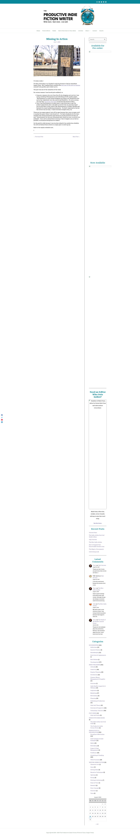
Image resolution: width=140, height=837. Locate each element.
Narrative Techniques (96, 772)
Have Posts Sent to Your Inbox (67, 30)
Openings (93, 775)
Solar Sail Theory (95, 705)
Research (93, 785)
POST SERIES (93, 713)
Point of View (94, 783)
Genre (92, 767)
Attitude (92, 667)
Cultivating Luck (94, 552)
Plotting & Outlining (96, 780)
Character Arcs (94, 764)
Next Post (76, 136)
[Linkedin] (103, 2)
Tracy (94, 565)
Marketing (93, 693)
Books (54, 30)
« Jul (97, 824)
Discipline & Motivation (97, 734)
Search (101, 30)
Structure (93, 790)
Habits (92, 743)
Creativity (93, 669)
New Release (94, 659)
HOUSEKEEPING (94, 645)
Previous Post (38, 136)
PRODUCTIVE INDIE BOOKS (97, 718)
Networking (94, 695)
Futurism (93, 683)
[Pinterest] (2, 420)
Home (38, 30)
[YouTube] (101, 2)
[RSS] (105, 2)
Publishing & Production (97, 701)
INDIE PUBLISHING (94, 664)
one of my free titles (51, 101)
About (87, 30)
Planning (93, 698)
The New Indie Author (95, 542)
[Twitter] (2, 417)
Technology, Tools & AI (97, 710)
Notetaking (93, 745)
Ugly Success (93, 539)
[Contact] (97, 2)
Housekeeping (94, 652)
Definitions (93, 647)
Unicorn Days (93, 532)
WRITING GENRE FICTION (96, 762)
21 (100, 813)
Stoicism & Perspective (97, 708)
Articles (80, 30)
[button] (89, 31)
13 (97, 810)
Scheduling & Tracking (97, 755)
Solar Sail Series (95, 715)
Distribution (93, 674)
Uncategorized (94, 662)
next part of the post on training (70, 85)
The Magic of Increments (96, 549)
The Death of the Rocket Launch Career (99, 621)
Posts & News (46, 30)
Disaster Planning (95, 672)
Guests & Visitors (95, 650)
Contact (95, 30)
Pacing (92, 777)
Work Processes (95, 759)
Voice (92, 793)
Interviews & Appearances (98, 655)
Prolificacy (93, 752)
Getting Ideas (94, 769)
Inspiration (93, 690)
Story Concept (94, 788)
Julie (94, 604)
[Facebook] (99, 2)
